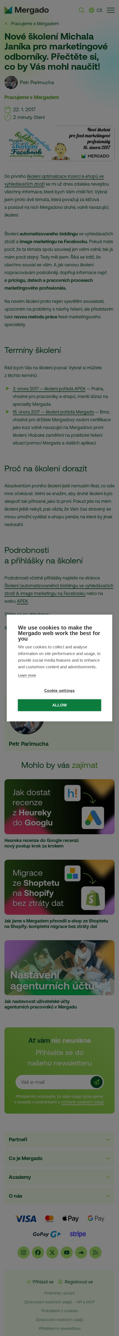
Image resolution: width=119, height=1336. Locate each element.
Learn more (27, 675)
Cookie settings (59, 690)
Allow (59, 705)
